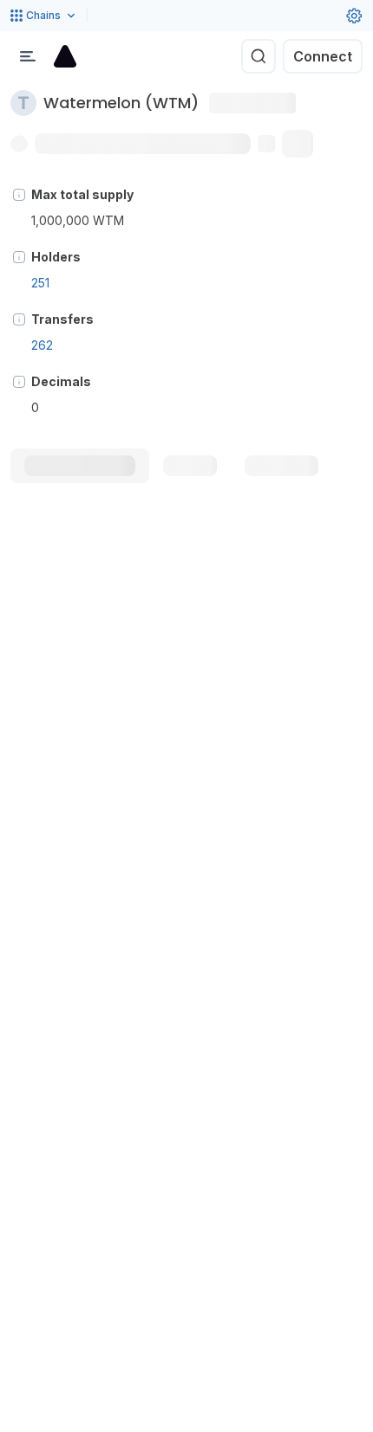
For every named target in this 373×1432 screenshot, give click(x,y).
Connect (322, 56)
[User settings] (354, 15)
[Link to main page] (65, 56)
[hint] (19, 194)
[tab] (79, 465)
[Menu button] (27, 56)
